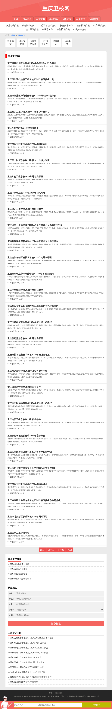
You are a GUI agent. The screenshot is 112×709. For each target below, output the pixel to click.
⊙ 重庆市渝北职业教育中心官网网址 (23, 682)
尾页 (70, 550)
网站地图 (58, 693)
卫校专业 (40, 19)
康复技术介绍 (63, 29)
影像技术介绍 (66, 25)
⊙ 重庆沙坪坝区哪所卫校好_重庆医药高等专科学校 (29, 677)
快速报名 (94, 19)
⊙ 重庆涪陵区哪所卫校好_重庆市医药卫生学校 (28, 652)
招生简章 (27, 19)
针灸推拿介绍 (79, 29)
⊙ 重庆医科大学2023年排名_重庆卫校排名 (26, 662)
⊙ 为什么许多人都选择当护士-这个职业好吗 (26, 672)
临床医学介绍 (32, 29)
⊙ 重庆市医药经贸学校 (17, 574)
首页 (16, 19)
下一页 (61, 550)
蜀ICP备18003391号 (91, 696)
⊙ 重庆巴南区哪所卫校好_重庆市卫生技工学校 (28, 648)
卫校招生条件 (44, 42)
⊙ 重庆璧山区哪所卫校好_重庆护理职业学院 (27, 643)
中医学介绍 (47, 29)
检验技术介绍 (83, 25)
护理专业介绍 (12, 25)
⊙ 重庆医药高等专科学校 (18, 564)
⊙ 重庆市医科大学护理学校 (19, 579)
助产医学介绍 (99, 25)
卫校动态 (56, 42)
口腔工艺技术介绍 (47, 25)
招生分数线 (22, 42)
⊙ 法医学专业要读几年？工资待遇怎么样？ (26, 667)
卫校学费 (67, 42)
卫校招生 (53, 19)
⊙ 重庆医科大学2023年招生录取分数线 (24, 657)
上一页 (51, 550)
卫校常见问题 (33, 42)
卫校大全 (67, 19)
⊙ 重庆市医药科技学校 (17, 569)
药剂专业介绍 (28, 25)
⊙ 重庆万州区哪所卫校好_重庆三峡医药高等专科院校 (30, 638)
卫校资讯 (80, 19)
